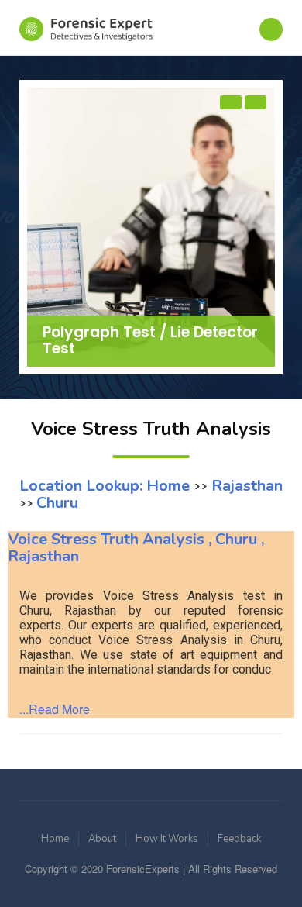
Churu (57, 502)
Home (55, 839)
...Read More (54, 709)
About (102, 839)
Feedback (239, 839)
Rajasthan (245, 485)
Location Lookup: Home (106, 485)
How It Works (167, 839)
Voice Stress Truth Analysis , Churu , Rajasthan (136, 548)
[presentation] (231, 102)
